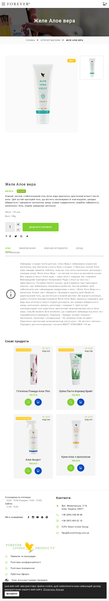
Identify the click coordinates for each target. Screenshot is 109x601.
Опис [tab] (8, 248)
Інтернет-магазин (51, 40)
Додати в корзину (40, 227)
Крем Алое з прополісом (75, 456)
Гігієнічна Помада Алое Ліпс (33, 391)
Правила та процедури (23, 556)
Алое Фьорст (33, 459)
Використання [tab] (27, 248)
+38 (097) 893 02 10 (72, 520)
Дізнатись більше (53, 589)
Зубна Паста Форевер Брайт (76, 391)
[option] (41, 94)
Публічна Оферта (20, 574)
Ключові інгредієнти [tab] (55, 248)
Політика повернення (23, 568)
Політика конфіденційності (26, 562)
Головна (30, 40)
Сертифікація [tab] (12, 252)
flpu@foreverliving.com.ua (75, 533)
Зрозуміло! (12, 593)
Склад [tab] (79, 248)
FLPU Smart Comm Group (75, 527)
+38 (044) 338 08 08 (72, 514)
